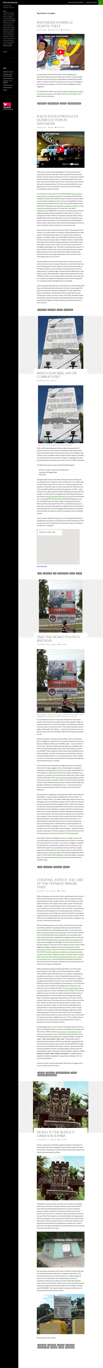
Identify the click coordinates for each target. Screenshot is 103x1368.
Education (52, 309)
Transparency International (47, 1075)
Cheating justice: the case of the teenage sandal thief (60, 883)
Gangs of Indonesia (8, 78)
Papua (72, 573)
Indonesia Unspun (8, 85)
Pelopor (5, 90)
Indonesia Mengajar (63, 1072)
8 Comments (61, 127)
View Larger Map (42, 566)
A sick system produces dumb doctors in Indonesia (57, 120)
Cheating (41, 1072)
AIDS (40, 573)
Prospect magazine (74, 103)
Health (60, 309)
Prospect (52, 84)
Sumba (61, 1347)
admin (52, 127)
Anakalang (42, 1345)
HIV (55, 573)
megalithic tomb (44, 1347)
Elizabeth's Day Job (8, 72)
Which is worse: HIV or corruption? (57, 375)
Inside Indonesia (72, 833)
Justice (74, 1072)
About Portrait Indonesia (75, 2)
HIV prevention (63, 573)
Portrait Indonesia (10, 2)
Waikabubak (70, 1347)
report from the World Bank (64, 777)
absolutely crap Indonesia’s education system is (62, 206)
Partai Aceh (57, 867)
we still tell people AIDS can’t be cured (59, 496)
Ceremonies (51, 1345)
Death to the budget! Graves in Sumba (56, 1134)
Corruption (42, 103)
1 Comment (63, 644)
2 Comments (67, 30)
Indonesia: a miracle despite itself (55, 24)
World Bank (68, 309)
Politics (63, 103)
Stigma (79, 573)
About (4, 11)
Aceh (40, 867)
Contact (5, 51)
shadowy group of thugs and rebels (49, 852)
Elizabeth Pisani (54, 30)
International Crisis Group (48, 833)
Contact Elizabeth (91, 2)
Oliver (74, 94)
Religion (54, 1347)
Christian (61, 1345)
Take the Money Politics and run (58, 639)
